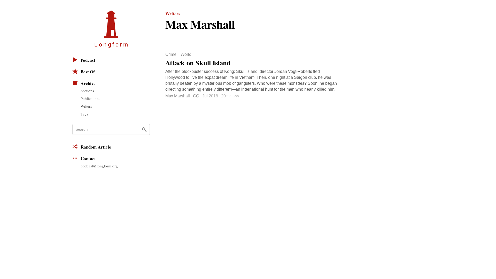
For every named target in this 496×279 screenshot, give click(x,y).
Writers (86, 106)
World (186, 54)
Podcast (88, 60)
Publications (90, 98)
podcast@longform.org (99, 165)
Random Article (96, 147)
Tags (84, 114)
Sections (87, 90)
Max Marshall (177, 96)
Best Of (88, 71)
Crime (170, 54)
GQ (196, 96)
